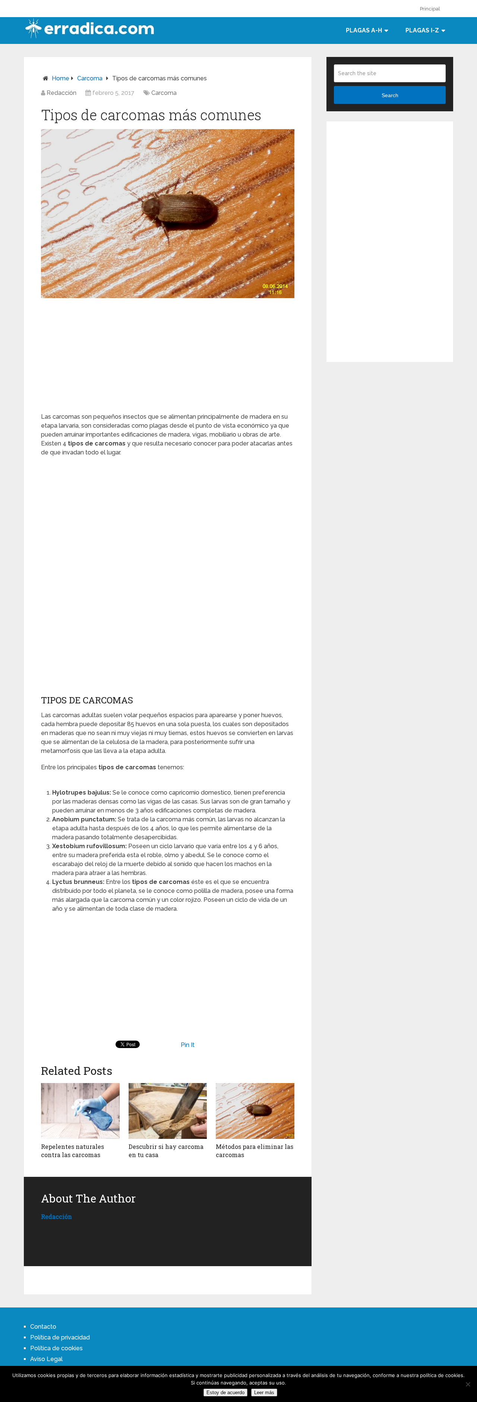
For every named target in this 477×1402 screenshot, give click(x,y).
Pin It (188, 1044)
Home (60, 78)
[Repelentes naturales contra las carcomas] (80, 1111)
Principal (430, 9)
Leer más (264, 1392)
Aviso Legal (46, 1359)
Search (390, 95)
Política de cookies (56, 1348)
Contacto (43, 1326)
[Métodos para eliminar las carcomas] (255, 1111)
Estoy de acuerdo (225, 1392)
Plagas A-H (364, 30)
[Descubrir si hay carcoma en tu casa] (168, 1111)
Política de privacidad (60, 1337)
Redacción (61, 92)
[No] (467, 1384)
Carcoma (89, 78)
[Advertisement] (167, 354)
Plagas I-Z (422, 30)
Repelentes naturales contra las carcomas (72, 1151)
